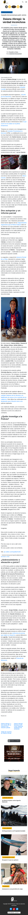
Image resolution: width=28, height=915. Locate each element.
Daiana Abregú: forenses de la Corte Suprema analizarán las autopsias (18, 726)
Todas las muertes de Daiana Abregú (6, 732)
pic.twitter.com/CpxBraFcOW (12, 552)
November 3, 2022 (5, 556)
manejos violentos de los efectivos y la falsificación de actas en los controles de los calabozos (13, 397)
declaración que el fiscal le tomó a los (12, 401)
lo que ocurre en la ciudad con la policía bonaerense (13, 123)
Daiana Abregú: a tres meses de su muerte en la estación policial (6, 725)
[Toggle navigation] (26, 2)
